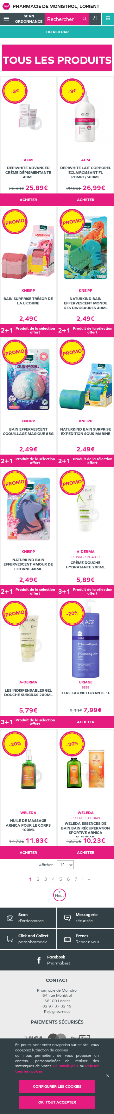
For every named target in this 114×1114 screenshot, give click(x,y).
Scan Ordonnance (28, 19)
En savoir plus (65, 1066)
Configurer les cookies (57, 1086)
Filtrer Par (57, 32)
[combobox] (65, 19)
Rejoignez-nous (57, 1011)
